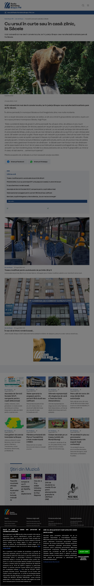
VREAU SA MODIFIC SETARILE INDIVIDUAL (83, 558)
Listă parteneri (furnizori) (51, 562)
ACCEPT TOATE (84, 551)
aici (20, 569)
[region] (47, 556)
